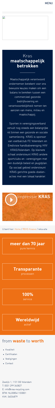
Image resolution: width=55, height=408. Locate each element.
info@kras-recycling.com (17, 389)
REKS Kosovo (29, 229)
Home (18, 229)
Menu (49, 3)
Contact (9, 363)
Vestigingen (11, 359)
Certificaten (11, 354)
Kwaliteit (9, 350)
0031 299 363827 (13, 386)
